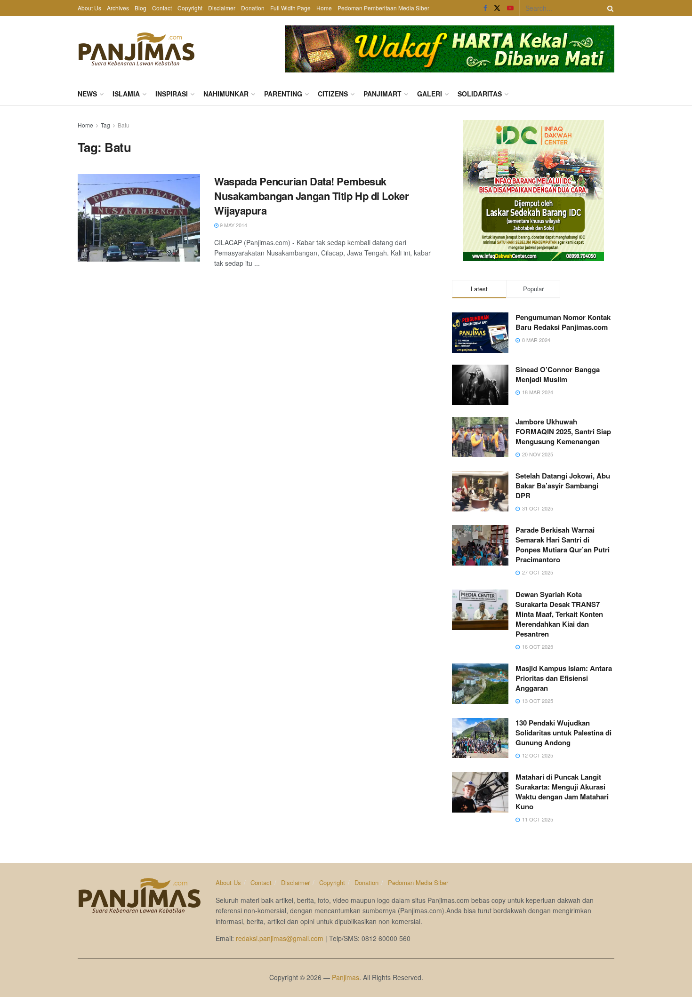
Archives (118, 8)
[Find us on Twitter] (497, 8)
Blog (140, 8)
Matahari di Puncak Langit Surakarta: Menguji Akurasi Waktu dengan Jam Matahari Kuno (562, 792)
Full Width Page (290, 8)
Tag (105, 125)
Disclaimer (221, 8)
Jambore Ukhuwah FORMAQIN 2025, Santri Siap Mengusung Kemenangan (563, 431)
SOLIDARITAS (480, 93)
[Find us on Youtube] (510, 8)
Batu (123, 125)
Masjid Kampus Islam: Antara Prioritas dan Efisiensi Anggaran (563, 678)
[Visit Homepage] (136, 49)
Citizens (333, 93)
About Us (89, 8)
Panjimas (345, 977)
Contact (162, 8)
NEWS (87, 93)
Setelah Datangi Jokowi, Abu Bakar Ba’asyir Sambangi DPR (562, 486)
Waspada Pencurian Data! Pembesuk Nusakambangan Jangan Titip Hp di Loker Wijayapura (311, 196)
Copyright (189, 8)
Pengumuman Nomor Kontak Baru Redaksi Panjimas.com (563, 322)
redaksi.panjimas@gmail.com (279, 938)
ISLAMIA (126, 93)
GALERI (429, 93)
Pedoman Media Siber (418, 882)
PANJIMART (382, 93)
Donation (253, 8)
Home (324, 8)
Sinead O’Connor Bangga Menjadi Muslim (557, 374)
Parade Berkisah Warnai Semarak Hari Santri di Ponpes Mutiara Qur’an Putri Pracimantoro (562, 545)
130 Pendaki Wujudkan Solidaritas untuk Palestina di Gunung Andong (563, 733)
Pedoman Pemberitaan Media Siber (383, 8)
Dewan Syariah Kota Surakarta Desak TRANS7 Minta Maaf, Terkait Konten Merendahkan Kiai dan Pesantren (559, 614)
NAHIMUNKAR (226, 93)
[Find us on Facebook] (485, 8)
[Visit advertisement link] (449, 48)
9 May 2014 (232, 225)
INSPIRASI (171, 93)
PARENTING (283, 93)
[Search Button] (609, 8)
